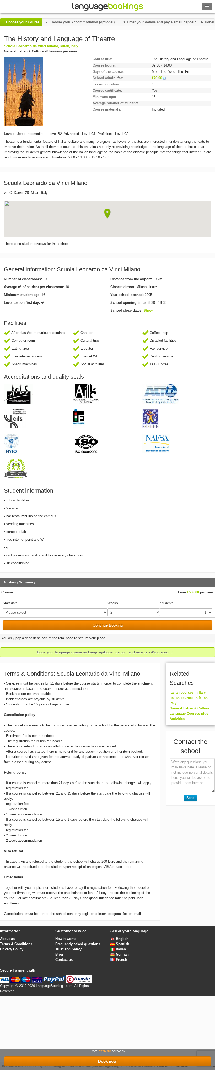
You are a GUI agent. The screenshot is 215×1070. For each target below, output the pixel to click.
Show (148, 310)
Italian (121, 949)
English (122, 939)
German (122, 954)
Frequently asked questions (77, 944)
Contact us (64, 960)
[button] (107, 213)
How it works (65, 939)
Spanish (122, 944)
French (121, 960)
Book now (107, 1061)
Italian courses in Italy (188, 692)
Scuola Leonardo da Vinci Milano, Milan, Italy (41, 46)
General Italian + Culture (189, 708)
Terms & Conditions (16, 944)
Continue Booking (108, 625)
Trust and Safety (68, 949)
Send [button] (190, 798)
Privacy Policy (11, 949)
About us (7, 939)
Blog (59, 954)
